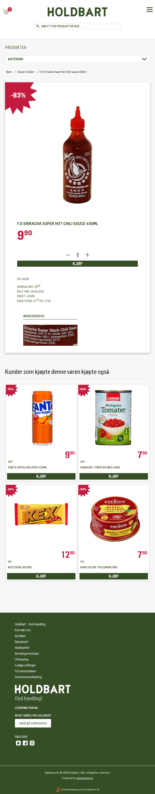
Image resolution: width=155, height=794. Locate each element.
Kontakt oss (23, 630)
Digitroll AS (93, 789)
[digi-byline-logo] (58, 789)
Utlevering (21, 659)
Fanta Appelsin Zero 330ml (27, 467)
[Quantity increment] (87, 255)
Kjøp (78, 263)
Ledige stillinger (25, 665)
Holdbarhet (22, 648)
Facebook (25, 743)
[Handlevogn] (5, 12)
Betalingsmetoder (27, 653)
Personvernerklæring (28, 677)
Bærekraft (21, 642)
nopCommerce (84, 778)
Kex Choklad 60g (20, 567)
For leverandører (25, 671)
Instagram (32, 743)
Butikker (20, 636)
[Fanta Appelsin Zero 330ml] (41, 417)
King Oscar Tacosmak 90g (98, 567)
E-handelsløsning (70, 789)
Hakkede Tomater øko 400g (100, 467)
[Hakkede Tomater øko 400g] (113, 417)
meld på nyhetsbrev (33, 723)
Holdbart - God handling (30, 624)
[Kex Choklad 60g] (41, 517)
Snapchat (18, 743)
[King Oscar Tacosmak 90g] (113, 517)
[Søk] (37, 26)
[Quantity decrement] (68, 255)
